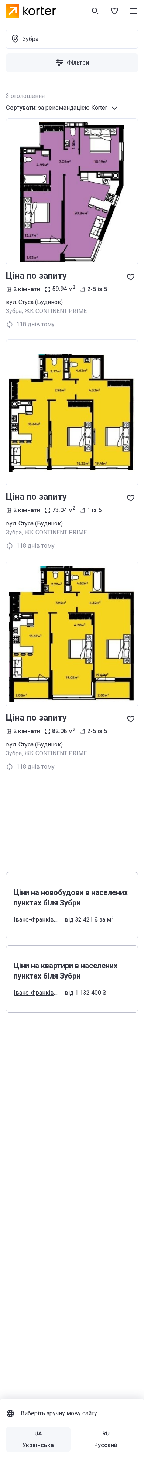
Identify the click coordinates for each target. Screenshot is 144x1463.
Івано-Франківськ (37, 919)
